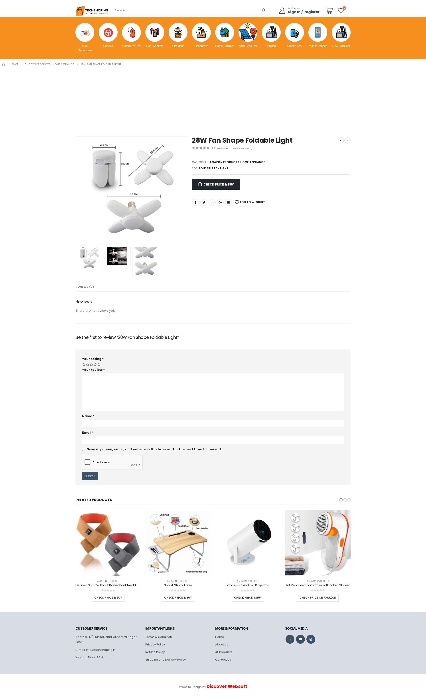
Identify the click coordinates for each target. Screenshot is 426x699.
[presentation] (76, 191)
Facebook (195, 202)
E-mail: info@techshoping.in (95, 650)
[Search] (264, 10)
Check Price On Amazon (318, 597)
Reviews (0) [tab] (84, 287)
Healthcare (201, 46)
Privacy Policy (155, 644)
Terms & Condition (158, 637)
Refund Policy (155, 652)
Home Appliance (252, 162)
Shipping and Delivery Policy (165, 659)
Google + (220, 202)
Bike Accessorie (85, 48)
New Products (341, 46)
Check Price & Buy (218, 184)
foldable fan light (214, 168)
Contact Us (223, 659)
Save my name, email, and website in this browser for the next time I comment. (154, 449)
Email (228, 202)
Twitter (203, 202)
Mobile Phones (318, 46)
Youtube (300, 639)
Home (219, 637)
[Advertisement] (213, 100)
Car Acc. (108, 46)
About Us (221, 644)
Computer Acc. (131, 46)
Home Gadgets (224, 46)
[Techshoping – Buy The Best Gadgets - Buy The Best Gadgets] (92, 12)
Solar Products (248, 46)
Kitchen (271, 46)
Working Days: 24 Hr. (90, 657)
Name (88, 416)
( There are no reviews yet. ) (232, 148)
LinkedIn (212, 202)
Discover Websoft (227, 686)
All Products (223, 652)
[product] (108, 543)
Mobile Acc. (294, 46)
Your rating (93, 359)
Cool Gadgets (154, 46)
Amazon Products (224, 162)
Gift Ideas (178, 46)
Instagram (310, 639)
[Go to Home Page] (3, 64)
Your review (93, 369)
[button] (341, 500)
